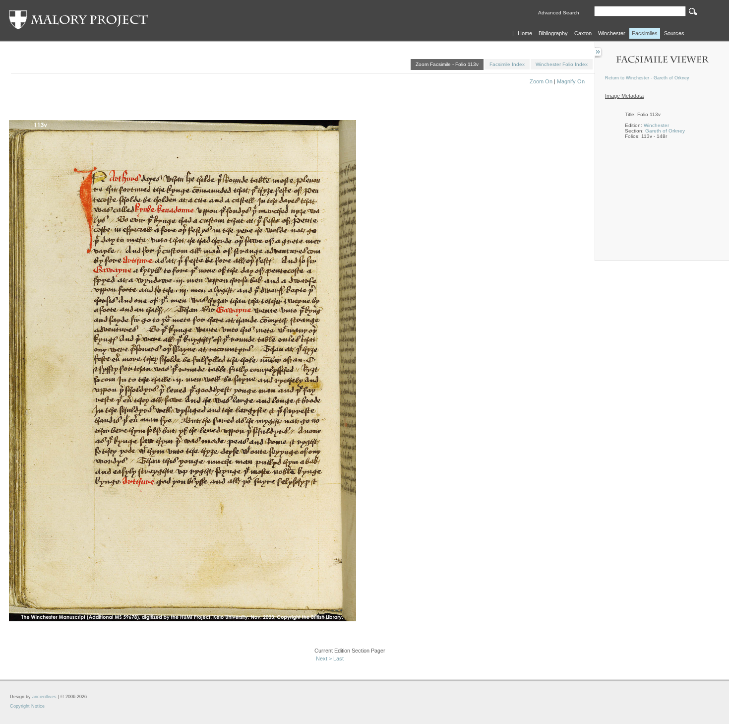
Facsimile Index (507, 64)
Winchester (611, 33)
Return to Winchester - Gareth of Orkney (647, 77)
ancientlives (44, 696)
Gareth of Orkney (665, 130)
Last (338, 658)
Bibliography (553, 33)
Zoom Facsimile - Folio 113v (447, 64)
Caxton (583, 33)
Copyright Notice (27, 706)
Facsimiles (645, 33)
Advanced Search (558, 12)
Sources (674, 33)
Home (525, 33)
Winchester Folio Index (562, 64)
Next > (324, 658)
